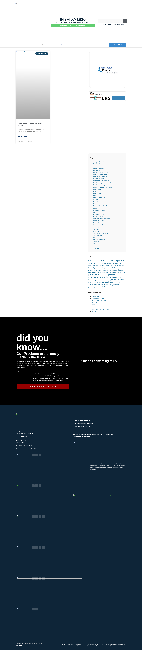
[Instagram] (43, 516)
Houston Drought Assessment (102, 183)
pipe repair (110, 277)
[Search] (125, 21)
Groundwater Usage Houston (101, 180)
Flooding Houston (98, 178)
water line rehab (109, 287)
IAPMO (95, 191)
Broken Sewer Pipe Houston (101, 166)
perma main (102, 275)
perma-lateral (92, 272)
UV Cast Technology (99, 239)
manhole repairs (97, 270)
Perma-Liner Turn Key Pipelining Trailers (115, 272)
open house (118, 270)
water (94, 246)
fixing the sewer (93, 265)
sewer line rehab (93, 282)
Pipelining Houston (98, 214)
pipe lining (101, 277)
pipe (107, 275)
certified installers (112, 263)
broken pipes (98, 260)
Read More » (23, 137)
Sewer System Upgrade (100, 227)
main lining (90, 270)
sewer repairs (115, 282)
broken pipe (91, 261)
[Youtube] (40, 455)
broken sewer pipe (110, 260)
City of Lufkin (97, 170)
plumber (118, 277)
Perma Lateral (97, 204)
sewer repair (104, 282)
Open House (97, 201)
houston (102, 265)
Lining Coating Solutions (99, 300)
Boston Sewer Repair (98, 298)
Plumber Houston (98, 216)
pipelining (93, 277)
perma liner (93, 274)
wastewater (96, 241)
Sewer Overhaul (98, 225)
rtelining (108, 280)
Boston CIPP (95, 296)
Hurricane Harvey (98, 189)
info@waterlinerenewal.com (26, 445)
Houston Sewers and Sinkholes (102, 187)
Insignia (95, 195)
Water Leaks (95, 311)
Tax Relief (96, 229)
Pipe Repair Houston (99, 210)
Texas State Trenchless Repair (100, 309)
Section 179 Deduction (100, 223)
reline (90, 280)
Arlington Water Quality (100, 162)
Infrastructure (97, 193)
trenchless (96, 231)
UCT (94, 237)
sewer (114, 279)
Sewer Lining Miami (97, 307)
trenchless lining (106, 284)
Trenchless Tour (98, 235)
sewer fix (121, 280)
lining (103, 268)
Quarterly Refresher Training (101, 218)
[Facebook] (33, 455)
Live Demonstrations (99, 197)
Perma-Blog (96, 208)
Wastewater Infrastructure (100, 244)
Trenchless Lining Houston (101, 233)
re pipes (95, 280)
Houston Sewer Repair (100, 185)
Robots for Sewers (98, 220)
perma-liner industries (101, 272)
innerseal (99, 268)
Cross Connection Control (100, 172)
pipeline (95, 212)
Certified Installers (98, 168)
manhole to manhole (108, 270)
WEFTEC (96, 248)
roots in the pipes (101, 280)
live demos (108, 268)
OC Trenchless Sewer (98, 305)
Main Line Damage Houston (118, 268)
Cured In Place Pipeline (100, 174)
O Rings (95, 199)
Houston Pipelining (112, 265)
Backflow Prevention (99, 164)
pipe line (117, 275)
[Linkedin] (36, 455)
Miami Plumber (96, 303)
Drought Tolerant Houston (100, 176)
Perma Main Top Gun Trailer (101, 206)
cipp (120, 263)
